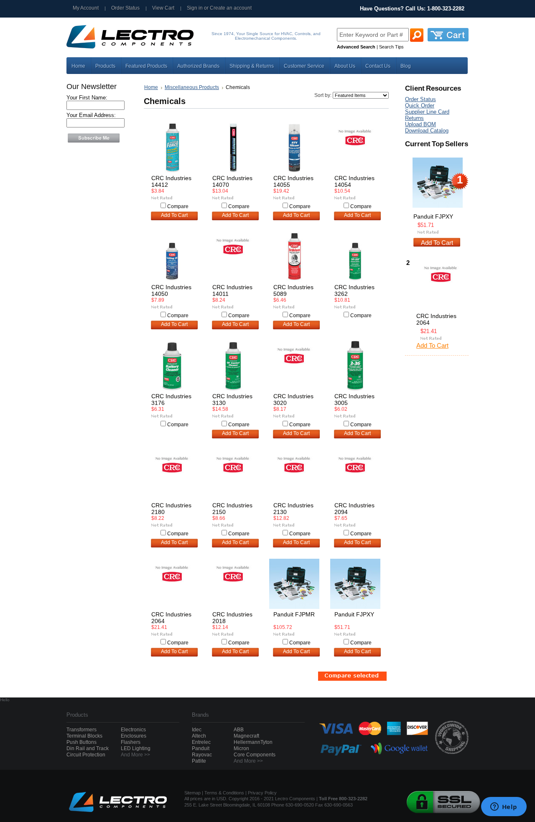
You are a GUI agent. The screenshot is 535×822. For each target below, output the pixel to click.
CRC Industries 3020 (293, 399)
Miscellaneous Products (192, 87)
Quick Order (419, 105)
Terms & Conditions (224, 792)
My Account (86, 7)
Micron (241, 748)
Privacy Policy (262, 792)
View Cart (163, 7)
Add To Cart (174, 215)
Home (151, 87)
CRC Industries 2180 (171, 508)
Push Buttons (81, 742)
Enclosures (133, 736)
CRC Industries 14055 (293, 181)
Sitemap (192, 792)
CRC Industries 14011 (232, 290)
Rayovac (202, 755)
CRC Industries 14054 (354, 181)
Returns (414, 118)
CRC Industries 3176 (171, 399)
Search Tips (391, 46)
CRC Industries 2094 (354, 508)
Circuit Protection (85, 755)
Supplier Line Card (427, 112)
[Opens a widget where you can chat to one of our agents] (504, 807)
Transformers (81, 730)
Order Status (125, 7)
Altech (199, 736)
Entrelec (201, 742)
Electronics (133, 730)
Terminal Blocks (84, 736)
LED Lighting (135, 748)
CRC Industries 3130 (232, 399)
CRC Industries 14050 (171, 290)
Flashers (130, 742)
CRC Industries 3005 (354, 399)
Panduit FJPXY (354, 614)
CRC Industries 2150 (232, 508)
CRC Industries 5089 (293, 290)
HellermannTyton (253, 742)
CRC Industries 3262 (354, 290)
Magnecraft (246, 736)
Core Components (254, 755)
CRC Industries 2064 (171, 617)
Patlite (199, 761)
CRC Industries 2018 (232, 617)
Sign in (195, 7)
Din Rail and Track (87, 748)
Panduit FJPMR (294, 614)
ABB (239, 730)
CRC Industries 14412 (171, 181)
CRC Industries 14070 (232, 181)
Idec (196, 730)
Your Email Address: (91, 115)
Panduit (200, 748)
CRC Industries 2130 (293, 508)
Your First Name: (86, 97)
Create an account (231, 7)
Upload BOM (420, 124)
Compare (178, 206)
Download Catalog (426, 130)
